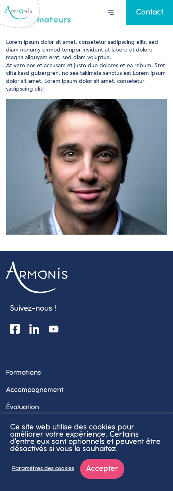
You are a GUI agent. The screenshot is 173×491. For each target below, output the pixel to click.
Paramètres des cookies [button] (43, 468)
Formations (23, 373)
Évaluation (22, 407)
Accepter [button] (102, 469)
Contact (149, 12)
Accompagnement (35, 390)
